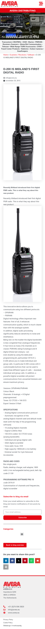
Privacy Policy (8, 619)
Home (5, 55)
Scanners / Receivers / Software (22, 55)
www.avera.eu (22, 36)
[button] (22, 534)
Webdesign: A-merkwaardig (12, 625)
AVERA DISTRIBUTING (23, 10)
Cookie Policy (8, 623)
